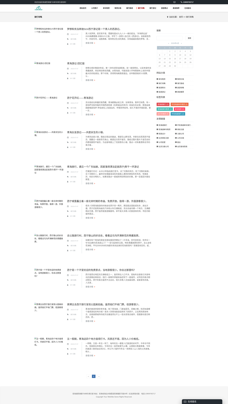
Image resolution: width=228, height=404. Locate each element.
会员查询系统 (182, 146)
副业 (179, 142)
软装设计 (162, 134)
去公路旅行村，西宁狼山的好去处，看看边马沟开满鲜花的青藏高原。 (104, 235)
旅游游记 (162, 92)
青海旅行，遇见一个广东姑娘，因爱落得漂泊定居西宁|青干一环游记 (103, 166)
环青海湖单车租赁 (180, 104)
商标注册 (180, 129)
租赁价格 (118, 8)
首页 (181, 17)
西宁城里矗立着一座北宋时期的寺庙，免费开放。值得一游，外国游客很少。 (107, 201)
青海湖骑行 (163, 104)
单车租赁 (106, 8)
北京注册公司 (164, 146)
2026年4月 (175, 43)
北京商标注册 (164, 138)
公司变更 (162, 142)
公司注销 (180, 138)
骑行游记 (153, 8)
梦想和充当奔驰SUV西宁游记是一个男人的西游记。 (94, 29)
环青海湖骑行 (178, 114)
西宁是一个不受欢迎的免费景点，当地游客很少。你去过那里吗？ (101, 270)
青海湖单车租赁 (165, 109)
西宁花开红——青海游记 (80, 98)
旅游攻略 (180, 88)
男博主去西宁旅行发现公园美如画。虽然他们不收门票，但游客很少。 (104, 304)
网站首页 (83, 8)
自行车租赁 (163, 114)
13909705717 (188, 2)
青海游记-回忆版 (76, 63)
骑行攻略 (141, 8)
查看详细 (89, 43)
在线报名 (187, 8)
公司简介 (94, 8)
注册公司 (180, 134)
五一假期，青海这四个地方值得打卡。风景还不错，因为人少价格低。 (104, 339)
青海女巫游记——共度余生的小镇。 (86, 132)
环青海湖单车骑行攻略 (185, 125)
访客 (74, 44)
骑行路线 (129, 8)
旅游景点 (164, 8)
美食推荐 (176, 8)
